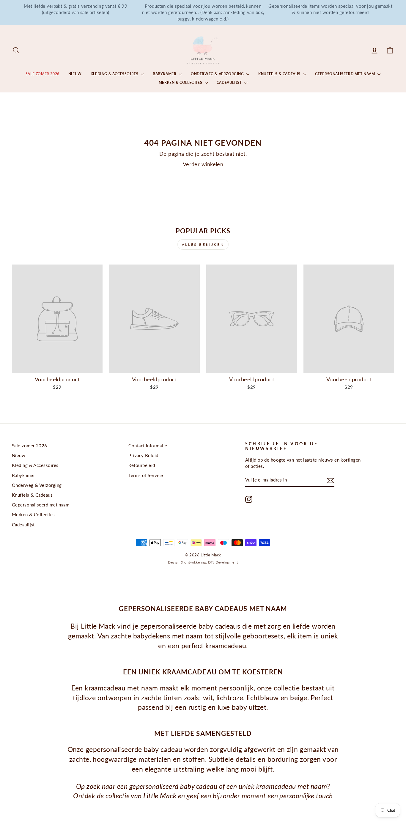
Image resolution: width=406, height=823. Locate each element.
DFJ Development (223, 562)
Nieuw (75, 74)
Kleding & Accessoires (115, 74)
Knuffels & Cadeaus (279, 74)
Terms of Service (145, 475)
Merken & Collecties (181, 82)
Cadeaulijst (230, 82)
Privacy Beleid (143, 455)
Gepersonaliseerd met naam (345, 74)
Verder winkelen (203, 164)
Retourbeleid (141, 465)
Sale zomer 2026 (42, 74)
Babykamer (165, 74)
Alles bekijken (203, 244)
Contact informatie (147, 445)
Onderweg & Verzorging (218, 74)
